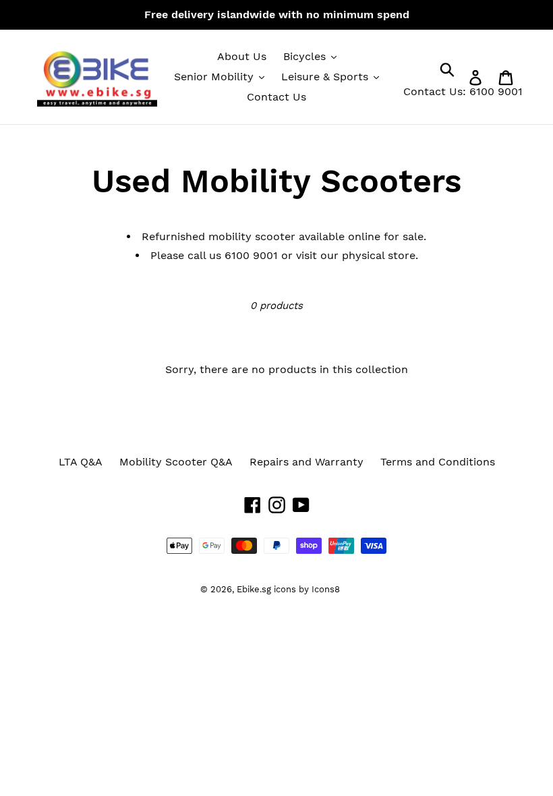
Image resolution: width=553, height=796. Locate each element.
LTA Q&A (81, 461)
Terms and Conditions (437, 461)
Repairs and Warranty (306, 461)
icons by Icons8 (307, 589)
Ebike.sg (254, 589)
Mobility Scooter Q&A (176, 461)
